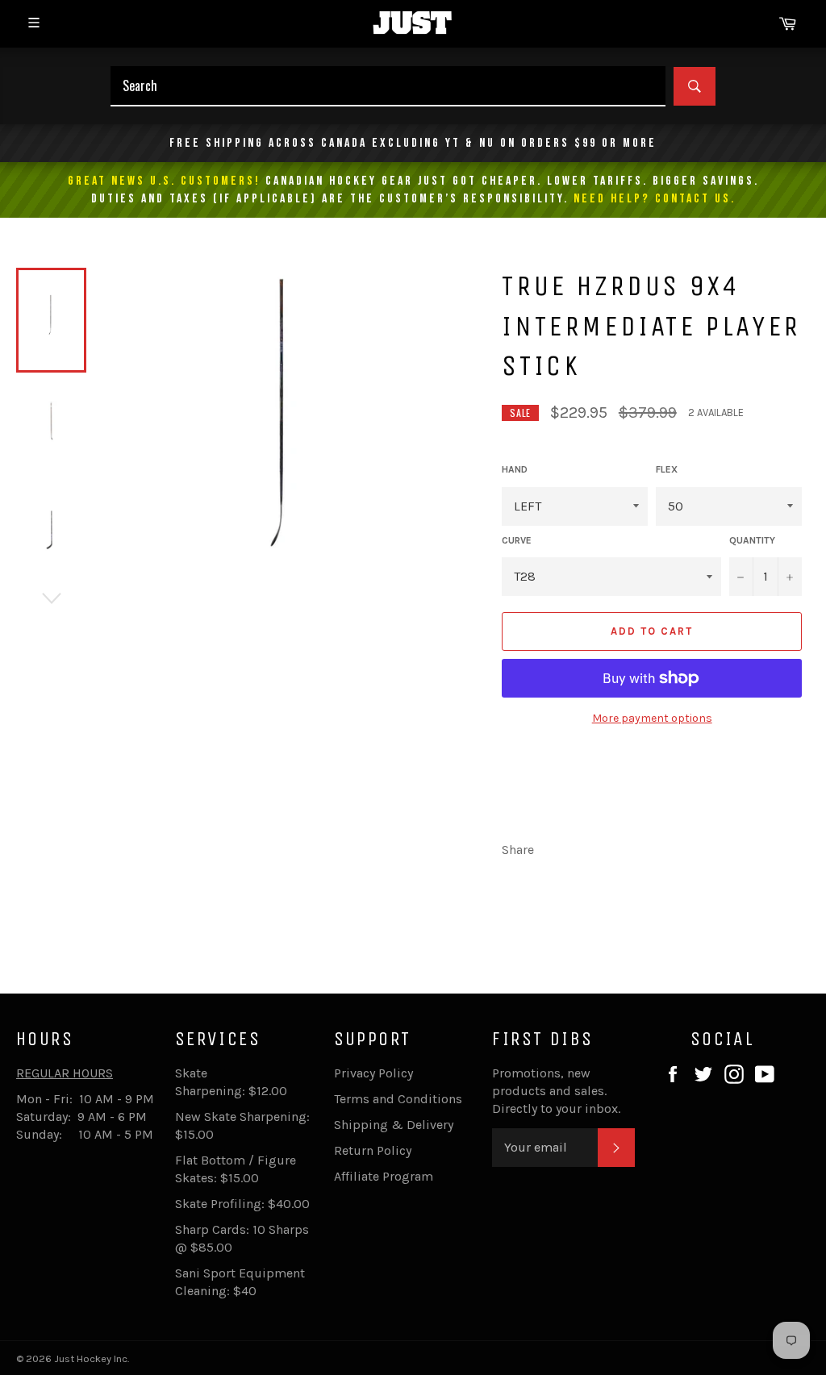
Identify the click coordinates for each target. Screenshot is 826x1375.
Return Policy (372, 1150)
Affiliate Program (383, 1176)
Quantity (752, 540)
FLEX (667, 469)
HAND (515, 469)
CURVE (517, 540)
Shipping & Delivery (393, 1124)
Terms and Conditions (398, 1098)
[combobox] (388, 86)
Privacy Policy (373, 1073)
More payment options (652, 718)
